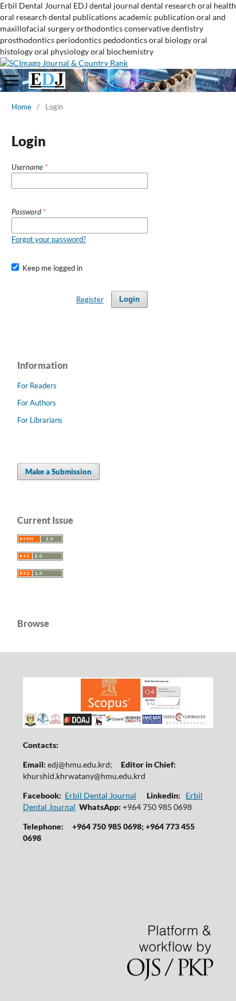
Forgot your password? (48, 239)
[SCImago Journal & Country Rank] (64, 63)
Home (21, 106)
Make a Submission (58, 471)
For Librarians (39, 419)
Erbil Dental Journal (100, 795)
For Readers (37, 385)
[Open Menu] (11, 80)
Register (90, 299)
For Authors (36, 402)
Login (129, 299)
